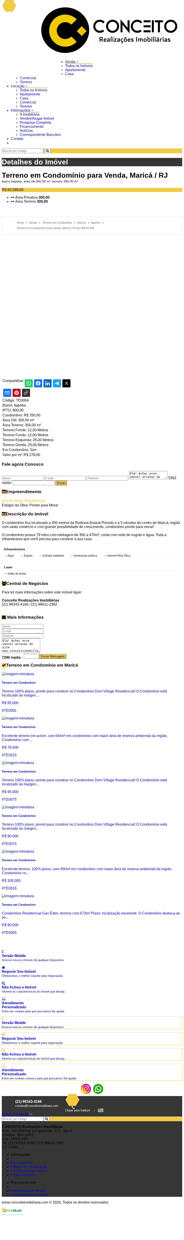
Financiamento (32, 126)
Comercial (28, 78)
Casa (69, 74)
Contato (17, 139)
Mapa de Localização (29, 1167)
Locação (18, 86)
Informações (21, 110)
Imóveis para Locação (30, 1195)
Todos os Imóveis (79, 66)
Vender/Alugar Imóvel (37, 118)
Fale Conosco (23, 1175)
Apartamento (75, 70)
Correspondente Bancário (40, 135)
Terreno (26, 82)
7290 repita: (12, 657)
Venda (70, 62)
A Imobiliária (29, 114)
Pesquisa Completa (35, 122)
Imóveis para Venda (28, 1191)
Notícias (26, 131)
